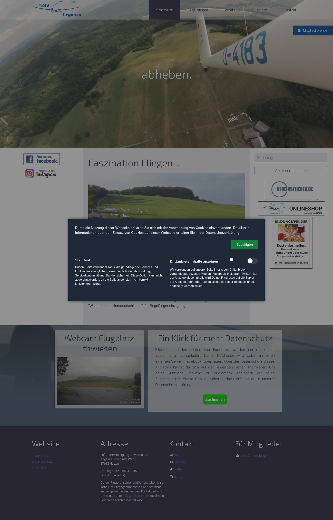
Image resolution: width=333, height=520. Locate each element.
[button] (244, 244)
